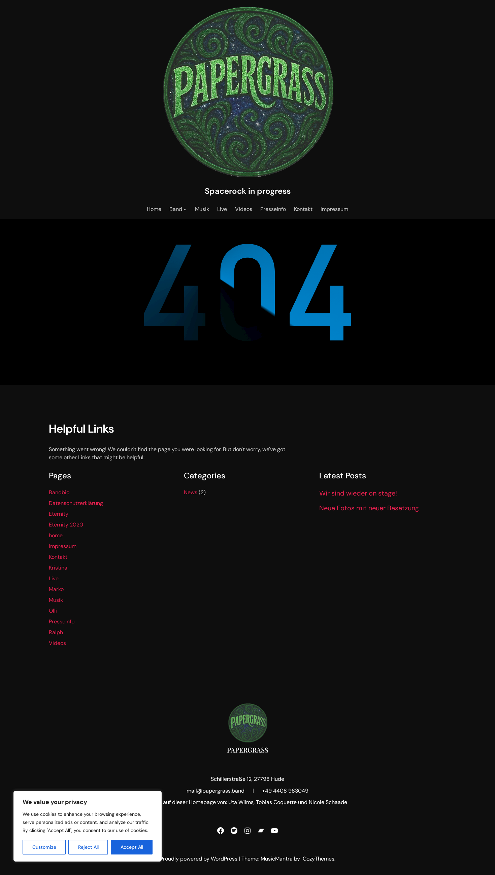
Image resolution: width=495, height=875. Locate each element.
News (190, 492)
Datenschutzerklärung (76, 503)
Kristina (58, 567)
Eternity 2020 (66, 524)
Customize (44, 847)
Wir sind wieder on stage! (358, 493)
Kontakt (58, 556)
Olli (53, 610)
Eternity (58, 513)
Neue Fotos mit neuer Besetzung (369, 508)
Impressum (62, 546)
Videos (57, 643)
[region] (87, 826)
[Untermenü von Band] (185, 209)
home (56, 535)
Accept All (132, 847)
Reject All (88, 847)
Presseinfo (61, 621)
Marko (56, 589)
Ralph (56, 632)
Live (54, 578)
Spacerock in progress (248, 191)
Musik (56, 600)
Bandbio (59, 492)
